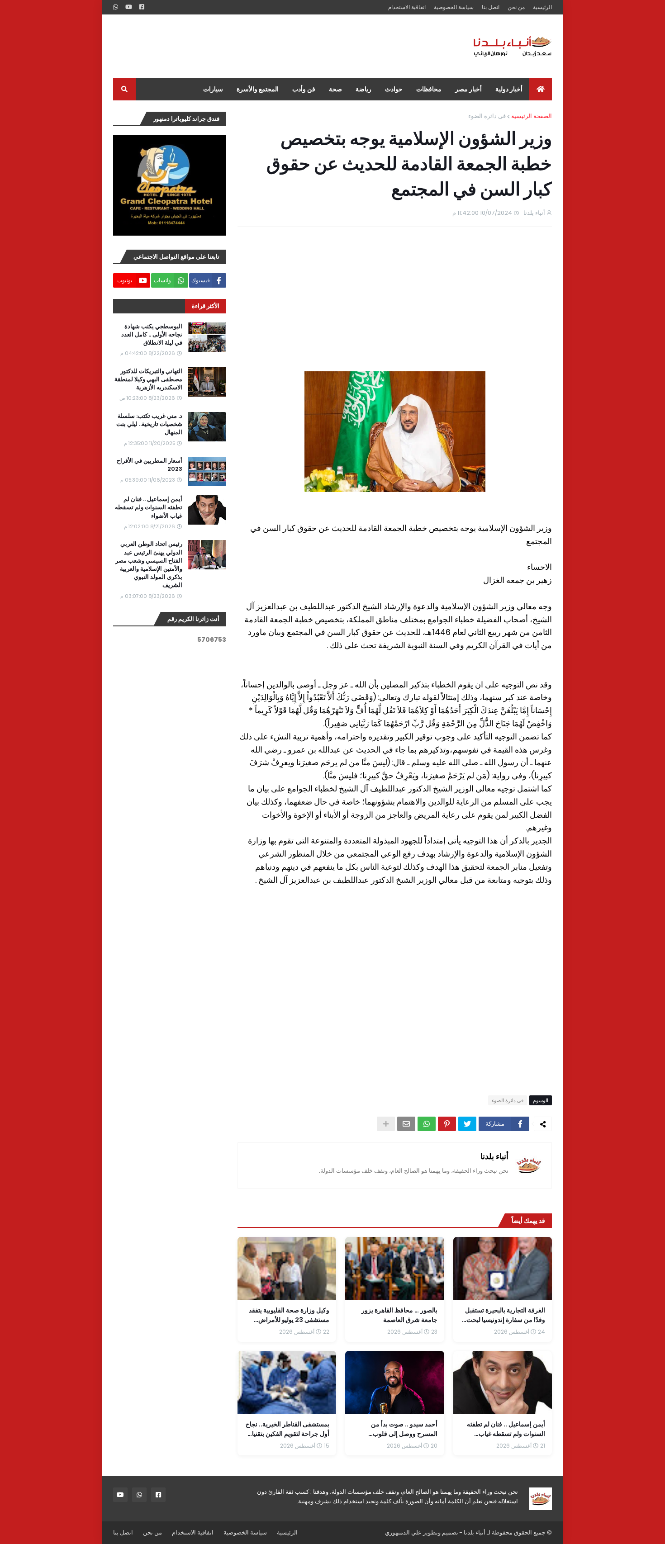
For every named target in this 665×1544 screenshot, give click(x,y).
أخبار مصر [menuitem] (468, 89)
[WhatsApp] (427, 1124)
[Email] (406, 1124)
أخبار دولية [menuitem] (508, 89)
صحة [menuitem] (335, 89)
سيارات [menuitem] (213, 89)
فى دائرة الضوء (487, 116)
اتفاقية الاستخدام (407, 7)
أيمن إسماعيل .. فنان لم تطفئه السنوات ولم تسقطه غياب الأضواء (148, 507)
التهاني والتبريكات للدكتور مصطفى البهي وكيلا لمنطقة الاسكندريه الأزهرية (148, 379)
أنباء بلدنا (494, 1156)
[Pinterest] (447, 1124)
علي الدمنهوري (403, 1532)
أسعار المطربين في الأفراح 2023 (149, 465)
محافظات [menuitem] (429, 89)
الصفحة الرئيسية (531, 116)
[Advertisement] (277, 46)
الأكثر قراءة (205, 306)
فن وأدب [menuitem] (303, 89)
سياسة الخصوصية (454, 7)
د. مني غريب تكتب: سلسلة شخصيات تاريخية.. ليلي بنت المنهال (149, 424)
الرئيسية (542, 7)
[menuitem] (540, 89)
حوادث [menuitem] (394, 89)
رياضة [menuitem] (363, 89)
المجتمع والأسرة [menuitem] (258, 89)
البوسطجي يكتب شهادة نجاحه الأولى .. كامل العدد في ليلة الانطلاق (151, 334)
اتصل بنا (490, 7)
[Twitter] (467, 1124)
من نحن (516, 7)
